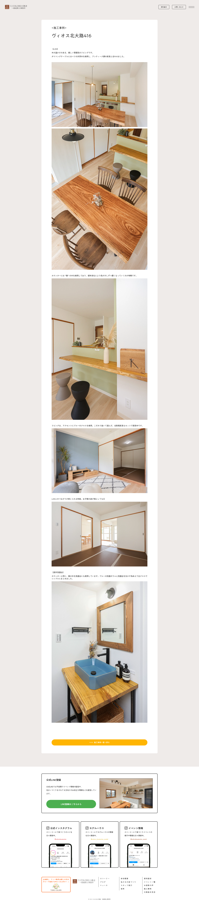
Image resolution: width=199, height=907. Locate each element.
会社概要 (125, 878)
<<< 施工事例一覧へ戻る (99, 742)
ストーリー (105, 878)
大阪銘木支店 (150, 892)
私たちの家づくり (128, 882)
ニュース (104, 885)
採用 (123, 889)
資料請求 (148, 878)
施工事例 (148, 889)
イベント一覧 (150, 882)
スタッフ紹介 (126, 885)
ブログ (103, 882)
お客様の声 (149, 885)
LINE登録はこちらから (71, 804)
